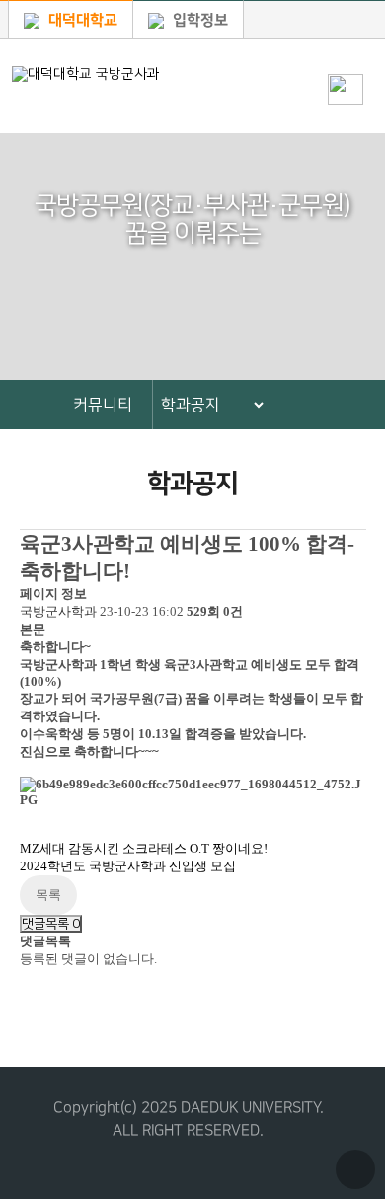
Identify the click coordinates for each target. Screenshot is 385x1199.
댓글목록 (51, 924)
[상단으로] (355, 1169)
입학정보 (198, 20)
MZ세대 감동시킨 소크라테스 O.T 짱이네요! (144, 848)
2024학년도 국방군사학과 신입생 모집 (128, 866)
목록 (48, 894)
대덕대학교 (80, 20)
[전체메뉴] (345, 54)
